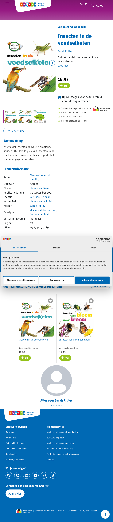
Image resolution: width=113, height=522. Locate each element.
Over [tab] (93, 247)
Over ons (10, 432)
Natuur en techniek (41, 201)
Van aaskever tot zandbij (72, 26)
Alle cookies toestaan (92, 280)
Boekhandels (11, 454)
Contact (50, 459)
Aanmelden (15, 493)
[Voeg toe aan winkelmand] (64, 85)
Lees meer (63, 65)
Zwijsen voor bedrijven (16, 448)
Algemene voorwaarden (44, 511)
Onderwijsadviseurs (15, 459)
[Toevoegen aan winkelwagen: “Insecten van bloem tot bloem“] (65, 358)
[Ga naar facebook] (9, 475)
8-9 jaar (45, 197)
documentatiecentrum (43, 210)
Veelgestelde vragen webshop (60, 443)
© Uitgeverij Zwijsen (88, 511)
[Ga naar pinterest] (17, 475)
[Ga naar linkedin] (26, 475)
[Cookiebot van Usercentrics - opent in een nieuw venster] (98, 240)
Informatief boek (40, 214)
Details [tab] (56, 247)
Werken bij (11, 437)
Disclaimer (72, 511)
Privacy (61, 511)
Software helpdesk (55, 437)
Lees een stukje (15, 131)
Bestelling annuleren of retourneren (63, 454)
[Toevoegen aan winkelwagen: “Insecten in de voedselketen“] (25, 358)
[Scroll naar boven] (105, 514)
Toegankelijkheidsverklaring (60, 448)
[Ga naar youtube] (35, 475)
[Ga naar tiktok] (53, 475)
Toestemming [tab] (19, 247)
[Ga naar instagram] (44, 475)
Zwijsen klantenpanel (15, 443)
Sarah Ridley (37, 205)
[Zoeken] (81, 3)
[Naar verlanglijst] (86, 3)
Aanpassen (55, 280)
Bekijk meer (56, 405)
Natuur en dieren (40, 188)
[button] (52, 63)
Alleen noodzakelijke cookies (21, 280)
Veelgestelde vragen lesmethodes (62, 432)
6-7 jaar (34, 197)
